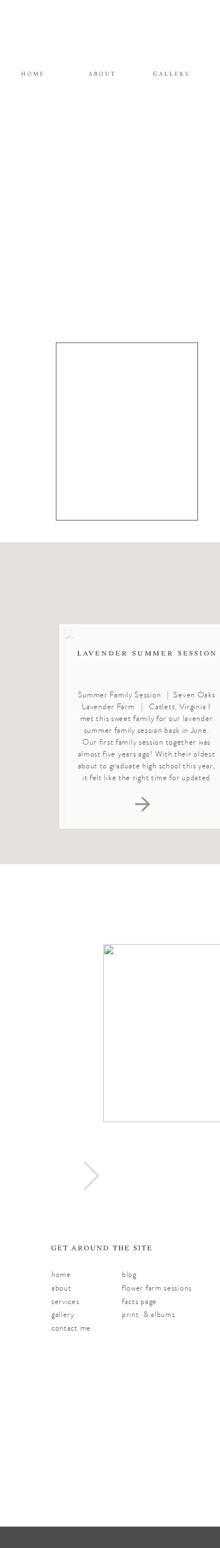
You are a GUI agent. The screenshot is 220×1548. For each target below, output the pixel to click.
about (61, 1288)
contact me (71, 1328)
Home (61, 1274)
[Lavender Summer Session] (142, 804)
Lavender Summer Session (147, 653)
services (65, 1301)
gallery (62, 1314)
